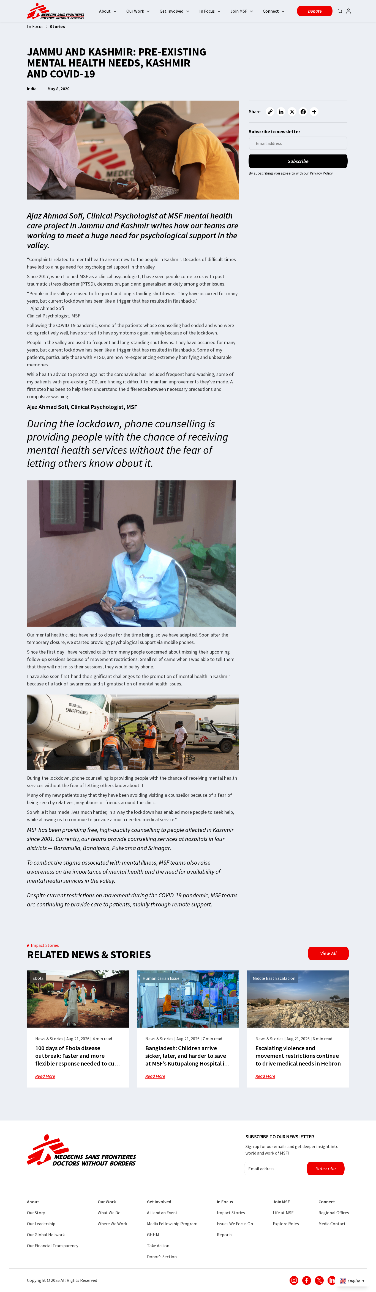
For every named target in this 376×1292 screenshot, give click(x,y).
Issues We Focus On (235, 1223)
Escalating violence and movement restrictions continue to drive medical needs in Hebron (298, 1055)
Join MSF (238, 11)
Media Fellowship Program (172, 1223)
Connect (271, 11)
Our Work (135, 11)
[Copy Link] (270, 111)
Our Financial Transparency (52, 1245)
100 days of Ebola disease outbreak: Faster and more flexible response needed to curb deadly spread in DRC (77, 1059)
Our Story (36, 1212)
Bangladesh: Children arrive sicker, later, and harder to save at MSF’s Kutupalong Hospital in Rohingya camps (186, 1059)
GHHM (153, 1234)
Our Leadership (41, 1223)
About (105, 11)
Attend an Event (162, 1212)
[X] (292, 111)
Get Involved (171, 11)
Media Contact (332, 1223)
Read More (45, 1076)
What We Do (109, 1212)
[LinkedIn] (281, 111)
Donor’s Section (162, 1256)
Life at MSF (283, 1212)
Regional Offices (333, 1212)
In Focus (207, 11)
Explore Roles (286, 1223)
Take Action (158, 1245)
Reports (224, 1234)
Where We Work (112, 1223)
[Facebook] (303, 111)
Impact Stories (231, 1212)
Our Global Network (46, 1234)
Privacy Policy (321, 173)
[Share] (314, 111)
